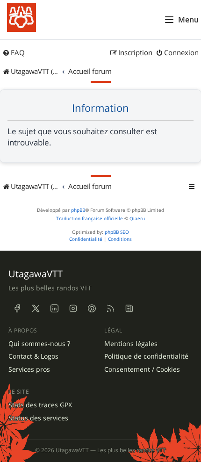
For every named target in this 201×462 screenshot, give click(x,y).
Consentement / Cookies (142, 369)
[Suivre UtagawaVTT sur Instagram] (73, 308)
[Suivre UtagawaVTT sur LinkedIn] (54, 308)
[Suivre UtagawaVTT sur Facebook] (16, 308)
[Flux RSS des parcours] (110, 308)
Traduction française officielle (89, 219)
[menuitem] (13, 53)
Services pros (29, 369)
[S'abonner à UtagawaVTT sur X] (35, 308)
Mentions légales (131, 343)
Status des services (38, 418)
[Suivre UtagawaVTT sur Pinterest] (91, 308)
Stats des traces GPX (40, 405)
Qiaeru (137, 219)
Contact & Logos (33, 356)
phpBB (78, 210)
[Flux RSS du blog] (129, 308)
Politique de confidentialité (146, 356)
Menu (188, 19)
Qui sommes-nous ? (39, 343)
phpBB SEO (117, 232)
